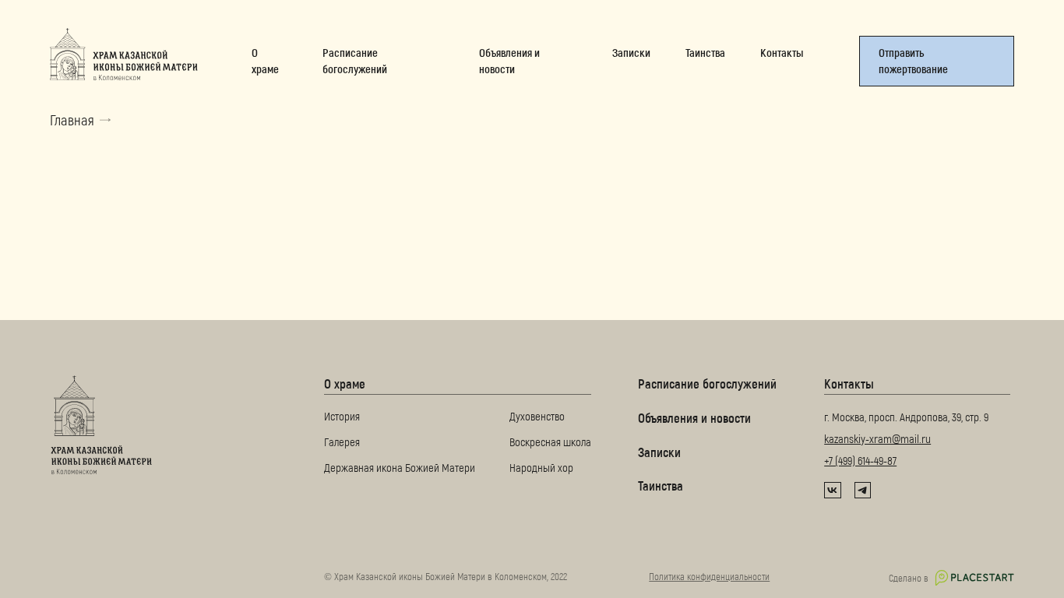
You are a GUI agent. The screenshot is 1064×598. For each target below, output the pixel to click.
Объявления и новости (694, 417)
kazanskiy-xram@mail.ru (877, 438)
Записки (659, 451)
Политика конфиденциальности (709, 576)
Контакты (849, 383)
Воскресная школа (550, 441)
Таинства (660, 485)
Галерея (342, 441)
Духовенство (537, 417)
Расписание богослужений (707, 383)
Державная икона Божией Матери (399, 467)
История (342, 417)
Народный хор (541, 467)
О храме (344, 383)
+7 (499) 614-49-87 (860, 460)
